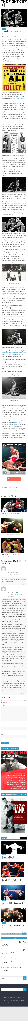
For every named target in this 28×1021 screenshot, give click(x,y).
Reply (24, 584)
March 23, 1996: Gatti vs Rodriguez (16, 491)
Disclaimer (17, 1005)
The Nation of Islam (14, 50)
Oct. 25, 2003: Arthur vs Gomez (11, 554)
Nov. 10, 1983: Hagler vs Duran (13, 925)
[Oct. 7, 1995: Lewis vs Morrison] (12, 519)
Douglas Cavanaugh (15, 858)
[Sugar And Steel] (13, 841)
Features (11, 1003)
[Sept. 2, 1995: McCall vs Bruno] (12, 863)
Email (2, 734)
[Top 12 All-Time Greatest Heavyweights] (10, 946)
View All (23, 838)
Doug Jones (22, 98)
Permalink (12, 576)
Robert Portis (12, 904)
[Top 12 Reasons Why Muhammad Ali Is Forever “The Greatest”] (14, 962)
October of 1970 (16, 424)
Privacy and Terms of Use (10, 1005)
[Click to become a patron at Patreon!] (14, 477)
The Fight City (6, 1003)
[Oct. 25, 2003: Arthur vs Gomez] (12, 539)
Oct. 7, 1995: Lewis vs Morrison (11, 534)
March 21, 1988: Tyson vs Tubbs (11, 487)
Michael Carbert (13, 36)
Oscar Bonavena (15, 100)
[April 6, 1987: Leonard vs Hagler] (14, 499)
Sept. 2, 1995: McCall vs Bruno (13, 880)
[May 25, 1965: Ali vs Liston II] (13, 886)
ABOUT (21, 1005)
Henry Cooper (16, 98)
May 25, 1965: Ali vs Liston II (12, 903)
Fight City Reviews (21, 1003)
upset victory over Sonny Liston (13, 47)
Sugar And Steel (8, 857)
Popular (14, 944)
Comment (3, 705)
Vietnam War (13, 56)
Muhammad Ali (5, 373)
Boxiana (4, 28)
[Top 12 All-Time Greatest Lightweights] (10, 973)
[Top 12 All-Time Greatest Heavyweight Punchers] (12, 954)
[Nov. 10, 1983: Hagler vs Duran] (13, 909)
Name (2, 726)
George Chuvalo (5, 100)
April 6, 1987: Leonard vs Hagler (11, 513)
